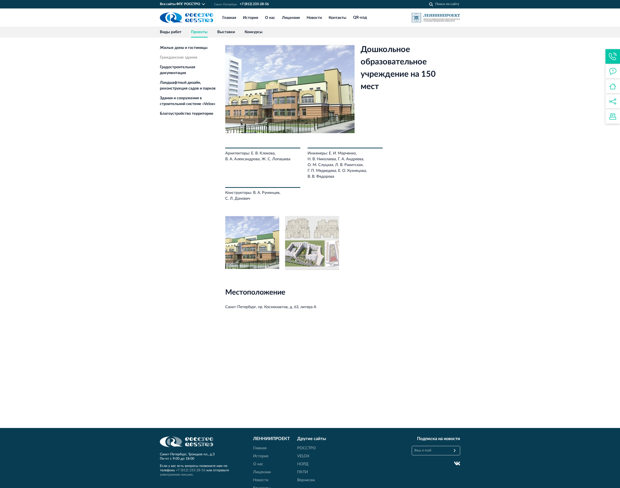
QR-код (360, 18)
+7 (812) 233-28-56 (254, 4)
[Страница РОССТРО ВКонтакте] (457, 463)
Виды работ (170, 32)
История (250, 18)
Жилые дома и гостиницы (184, 48)
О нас (270, 18)
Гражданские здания (178, 57)
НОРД (303, 464)
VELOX (303, 456)
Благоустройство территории (186, 113)
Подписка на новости (438, 439)
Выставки (226, 32)
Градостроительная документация (177, 70)
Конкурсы (254, 32)
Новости (314, 18)
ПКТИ (302, 472)
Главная (229, 18)
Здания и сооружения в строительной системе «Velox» (187, 101)
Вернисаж (306, 480)
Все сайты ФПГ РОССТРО (180, 4)
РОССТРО (306, 448)
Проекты (199, 32)
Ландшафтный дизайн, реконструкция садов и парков (188, 85)
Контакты (337, 18)
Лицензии (291, 18)
